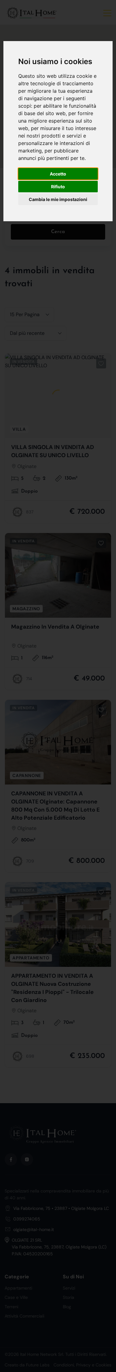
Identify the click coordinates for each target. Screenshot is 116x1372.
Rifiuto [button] (58, 186)
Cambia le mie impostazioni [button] (58, 199)
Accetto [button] (58, 173)
